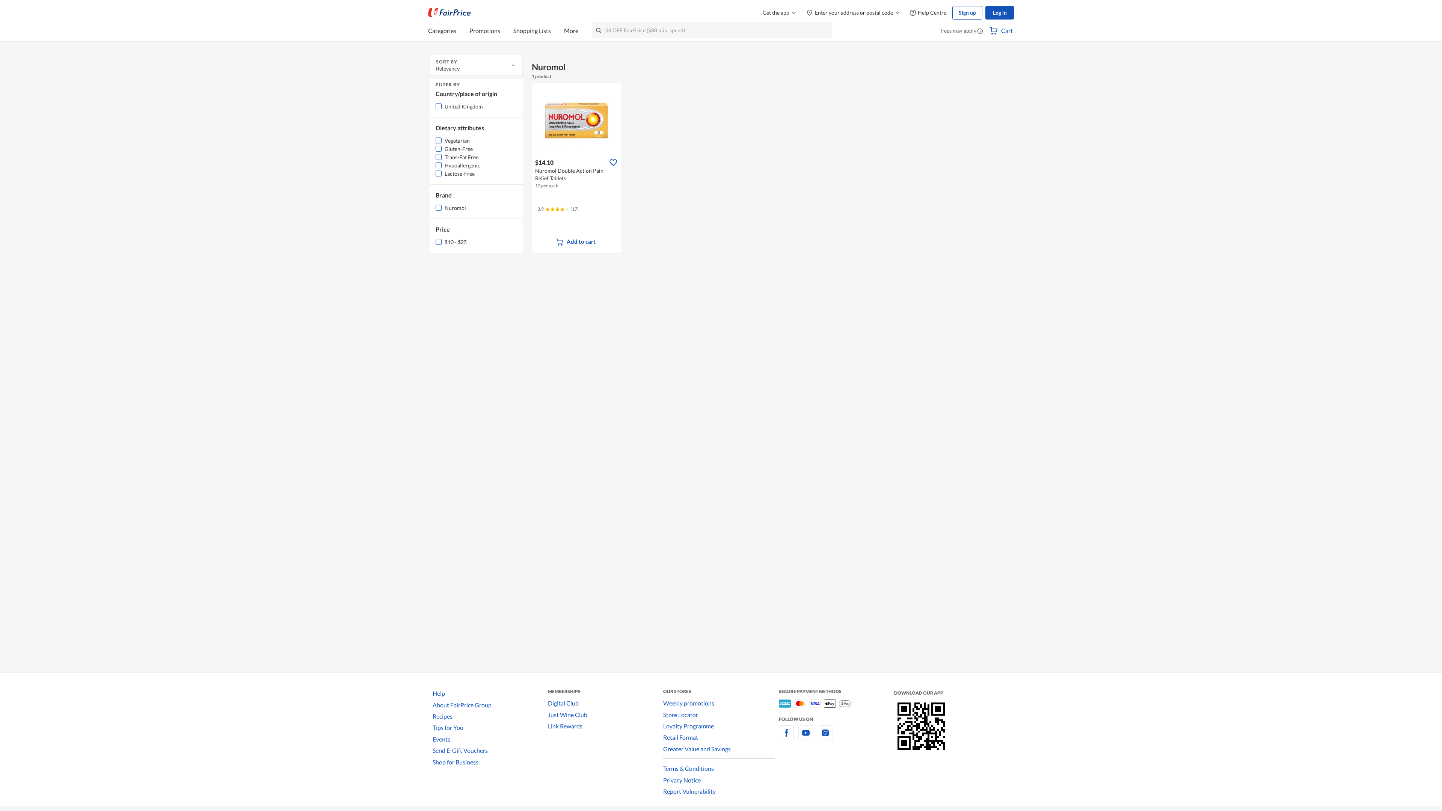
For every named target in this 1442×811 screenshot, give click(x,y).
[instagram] (825, 737)
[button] (980, 31)
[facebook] (786, 737)
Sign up (967, 12)
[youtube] (805, 737)
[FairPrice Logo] (449, 13)
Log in (1000, 12)
